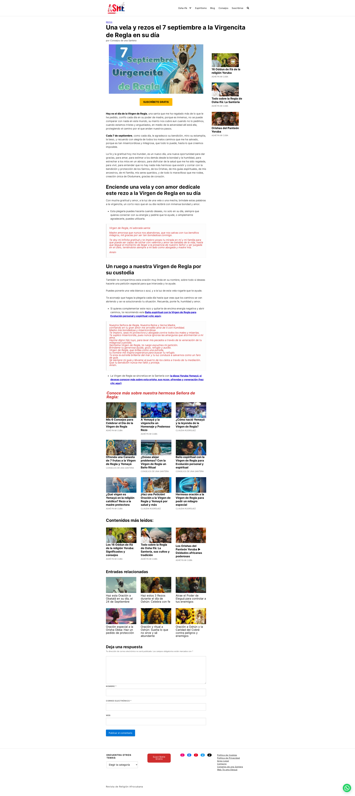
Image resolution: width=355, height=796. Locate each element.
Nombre (111, 686)
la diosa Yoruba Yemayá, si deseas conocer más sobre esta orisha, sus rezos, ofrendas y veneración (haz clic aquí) (157, 379)
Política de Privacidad (228, 758)
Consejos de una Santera (230, 767)
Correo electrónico (118, 701)
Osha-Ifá (182, 8)
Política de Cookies (227, 755)
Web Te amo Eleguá (227, 769)
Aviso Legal (223, 761)
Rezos (109, 22)
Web (108, 715)
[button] (347, 788)
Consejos (223, 8)
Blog (212, 8)
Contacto (222, 764)
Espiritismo (201, 8)
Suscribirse (237, 8)
